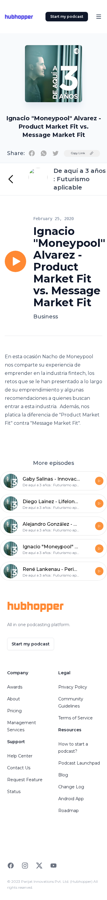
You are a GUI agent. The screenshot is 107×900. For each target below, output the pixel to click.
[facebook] (31, 153)
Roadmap (68, 810)
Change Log (71, 787)
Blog (63, 775)
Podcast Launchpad (79, 763)
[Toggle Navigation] (98, 16)
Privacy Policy (72, 687)
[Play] (15, 261)
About (13, 699)
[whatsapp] (43, 153)
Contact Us (18, 767)
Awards (14, 687)
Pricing (14, 710)
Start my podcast (66, 16)
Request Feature (25, 779)
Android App (71, 798)
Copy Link (78, 153)
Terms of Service (75, 718)
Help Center (19, 756)
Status (14, 791)
